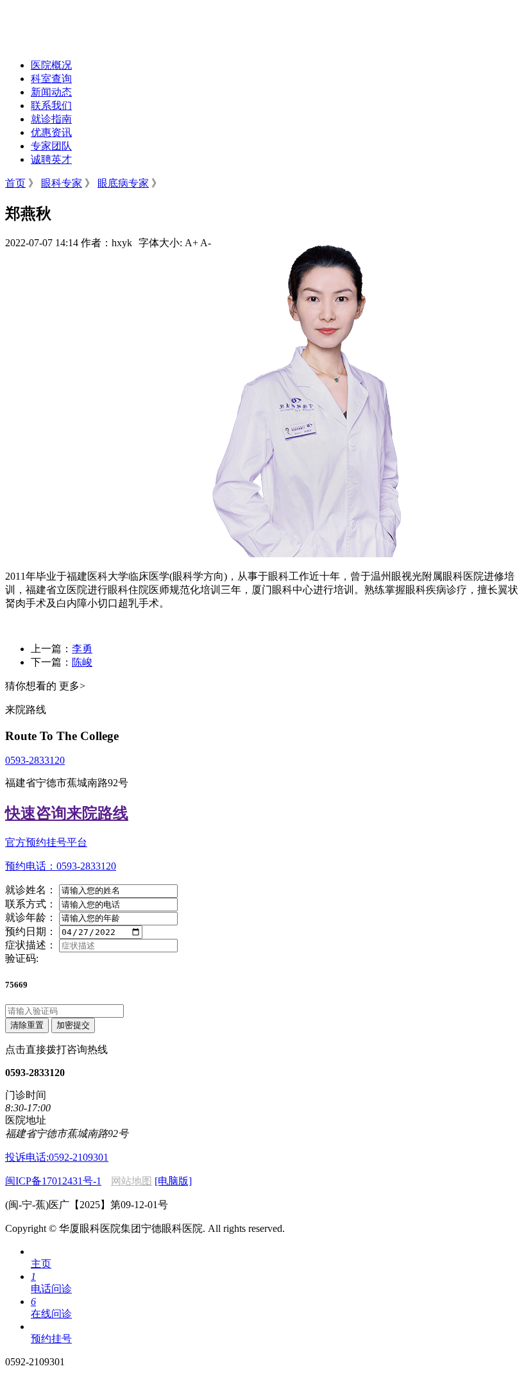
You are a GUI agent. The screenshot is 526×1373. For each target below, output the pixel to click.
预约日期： (30, 931)
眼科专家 (61, 183)
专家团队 (51, 145)
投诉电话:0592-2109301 (56, 1157)
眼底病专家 (123, 183)
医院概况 (51, 65)
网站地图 (131, 1180)
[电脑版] (173, 1180)
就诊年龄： (30, 917)
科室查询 (51, 78)
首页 (15, 183)
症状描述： (30, 944)
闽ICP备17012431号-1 (53, 1180)
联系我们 (51, 105)
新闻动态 (51, 92)
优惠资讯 (51, 132)
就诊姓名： (30, 889)
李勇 (82, 648)
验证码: (21, 958)
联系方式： (30, 903)
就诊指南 (51, 119)
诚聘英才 (51, 159)
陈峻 (82, 662)
